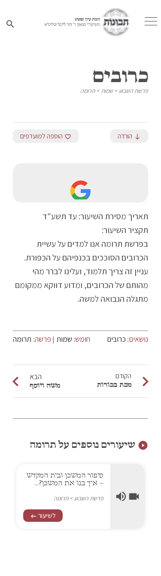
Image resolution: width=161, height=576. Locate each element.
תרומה (87, 91)
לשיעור (43, 515)
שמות (107, 91)
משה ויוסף (45, 385)
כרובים (116, 339)
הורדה (129, 136)
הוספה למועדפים (45, 136)
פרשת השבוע (133, 91)
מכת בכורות (114, 384)
